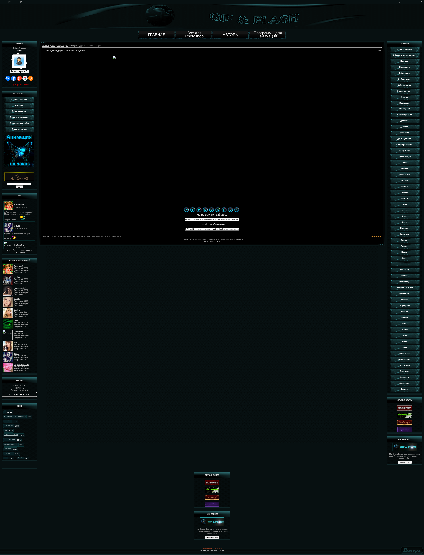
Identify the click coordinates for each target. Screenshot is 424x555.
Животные (404, 234)
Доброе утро (404, 73)
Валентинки (404, 174)
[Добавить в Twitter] (199, 209)
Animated (7, 448)
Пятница (404, 97)
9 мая (404, 347)
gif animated (8, 453)
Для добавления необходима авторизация (19, 251)
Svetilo (20, 458)
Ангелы (404, 246)
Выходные (404, 103)
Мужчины (404, 133)
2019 (53, 46)
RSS (420, 2)
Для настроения (56, 236)
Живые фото (404, 353)
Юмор (404, 323)
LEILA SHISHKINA (11, 435)
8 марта (404, 317)
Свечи (404, 162)
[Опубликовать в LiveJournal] (230, 209)
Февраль (60, 46)
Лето (404, 216)
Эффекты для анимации (404, 55)
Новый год (404, 282)
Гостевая (19, 105)
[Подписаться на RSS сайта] (236, 209)
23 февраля (404, 306)
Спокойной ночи (404, 91)
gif (4, 411)
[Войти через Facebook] (13, 78)
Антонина (87, 236)
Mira (5, 430)
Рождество (404, 294)
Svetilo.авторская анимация (15, 416)
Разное (404, 389)
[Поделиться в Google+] (224, 209)
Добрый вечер (404, 85)
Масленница (404, 312)
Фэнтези (404, 240)
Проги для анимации (19, 117)
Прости (404, 198)
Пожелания (404, 67)
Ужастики (404, 270)
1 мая (404, 341)
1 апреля (404, 329)
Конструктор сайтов (208, 551)
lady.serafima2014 (11, 444)
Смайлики (404, 371)
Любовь (404, 168)
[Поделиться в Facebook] (186, 209)
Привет (404, 186)
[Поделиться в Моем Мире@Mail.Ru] (217, 209)
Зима (404, 204)
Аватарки (404, 377)
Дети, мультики (404, 139)
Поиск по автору (19, 129)
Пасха (404, 335)
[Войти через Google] (25, 78)
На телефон (404, 365)
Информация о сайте (19, 123)
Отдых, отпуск (404, 157)
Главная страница (19, 99)
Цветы (404, 252)
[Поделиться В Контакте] (192, 209)
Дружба (404, 180)
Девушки (404, 127)
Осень (404, 222)
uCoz (222, 551)
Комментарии (404, 359)
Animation (7, 421)
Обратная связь (19, 111)
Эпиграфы (404, 383)
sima (5, 458)
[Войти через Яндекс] (19, 78)
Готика (404, 276)
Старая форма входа (19, 85)
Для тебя (404, 121)
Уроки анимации (404, 49)
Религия (404, 300)
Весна (404, 210)
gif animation (8, 425)
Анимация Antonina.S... (104, 236)
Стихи (404, 258)
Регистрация (14, 2)
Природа (404, 228)
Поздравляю (404, 151)
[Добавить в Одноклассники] (211, 209)
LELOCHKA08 (9, 439)
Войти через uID (19, 71)
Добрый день (404, 79)
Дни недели (404, 109)
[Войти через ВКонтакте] (7, 78)
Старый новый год (404, 288)
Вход (23, 2)
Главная (5, 2)
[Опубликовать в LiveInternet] (205, 209)
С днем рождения (404, 145)
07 (67, 46)
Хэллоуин (404, 264)
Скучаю (404, 192)
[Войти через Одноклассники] (30, 78)
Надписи (404, 61)
